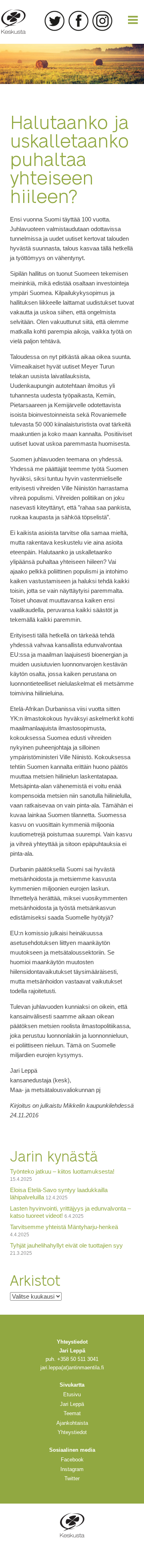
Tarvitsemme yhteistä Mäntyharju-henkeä (64, 1226)
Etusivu (72, 1394)
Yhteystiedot (72, 1432)
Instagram (102, 21)
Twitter (54, 21)
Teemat (72, 1413)
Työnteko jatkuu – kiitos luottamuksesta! (62, 1171)
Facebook (78, 21)
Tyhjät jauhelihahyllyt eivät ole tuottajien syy (66, 1245)
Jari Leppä (72, 1404)
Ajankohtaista (72, 1423)
